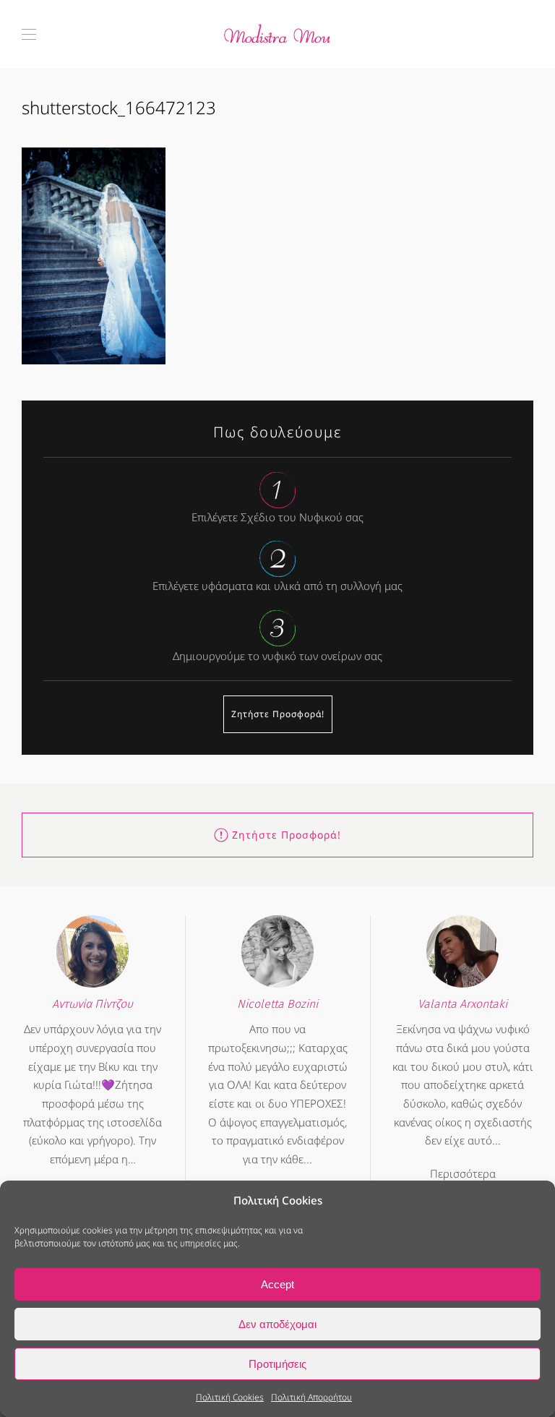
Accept (277, 1284)
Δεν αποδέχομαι (277, 1324)
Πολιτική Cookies (230, 1397)
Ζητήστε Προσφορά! (277, 714)
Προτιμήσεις (277, 1364)
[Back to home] (277, 34)
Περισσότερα (463, 1173)
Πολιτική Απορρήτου (311, 1397)
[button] (29, 34)
